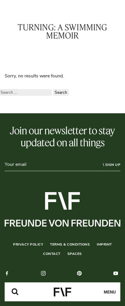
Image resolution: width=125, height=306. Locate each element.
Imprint (104, 244)
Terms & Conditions (70, 244)
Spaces (74, 253)
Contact (51, 253)
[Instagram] (44, 273)
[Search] (15, 292)
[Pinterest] (80, 273)
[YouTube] (116, 273)
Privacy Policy (28, 244)
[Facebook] (8, 273)
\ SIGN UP (112, 164)
